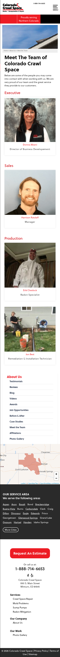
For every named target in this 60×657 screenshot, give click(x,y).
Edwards (35, 513)
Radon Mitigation (22, 611)
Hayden (27, 522)
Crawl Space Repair (23, 598)
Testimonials (16, 381)
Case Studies (16, 421)
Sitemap (32, 654)
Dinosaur (16, 513)
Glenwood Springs (28, 517)
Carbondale (32, 508)
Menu (55, 10)
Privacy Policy (41, 650)
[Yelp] (32, 575)
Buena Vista (9, 508)
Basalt (22, 504)
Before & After (17, 415)
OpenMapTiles (33, 483)
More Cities (11, 529)
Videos (13, 398)
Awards (13, 404)
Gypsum (7, 522)
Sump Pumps (20, 607)
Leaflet (23, 483)
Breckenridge (42, 504)
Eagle (26, 513)
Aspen (6, 504)
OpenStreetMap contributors (49, 483)
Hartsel (17, 522)
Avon (14, 504)
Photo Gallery (17, 438)
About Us (14, 376)
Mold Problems (21, 603)
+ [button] (56, 474)
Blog (12, 392)
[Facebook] (28, 575)
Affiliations (15, 433)
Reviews (14, 387)
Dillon (6, 513)
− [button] (56, 478)
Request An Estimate (30, 553)
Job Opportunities (19, 410)
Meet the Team (17, 427)
